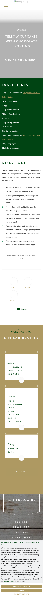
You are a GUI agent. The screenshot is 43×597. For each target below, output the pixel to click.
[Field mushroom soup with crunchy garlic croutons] (21, 386)
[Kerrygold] (21, 2)
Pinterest (10, 508)
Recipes (21, 522)
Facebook (21, 508)
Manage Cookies (21, 594)
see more (21, 472)
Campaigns (21, 537)
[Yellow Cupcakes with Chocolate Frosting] (13, 280)
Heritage (21, 532)
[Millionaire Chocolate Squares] (21, 352)
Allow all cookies (21, 586)
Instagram (26, 508)
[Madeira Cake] (21, 433)
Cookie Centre (9, 581)
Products (21, 527)
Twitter (16, 508)
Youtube (32, 508)
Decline (21, 590)
